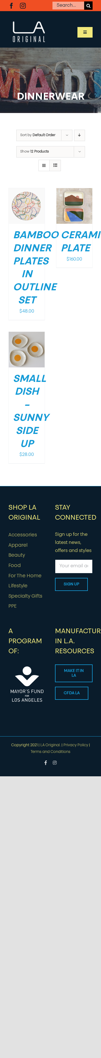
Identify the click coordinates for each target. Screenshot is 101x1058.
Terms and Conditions (50, 752)
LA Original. (50, 745)
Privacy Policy (75, 745)
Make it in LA (74, 673)
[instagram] (23, 6)
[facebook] (11, 6)
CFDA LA (72, 693)
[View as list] (55, 165)
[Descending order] (79, 135)
